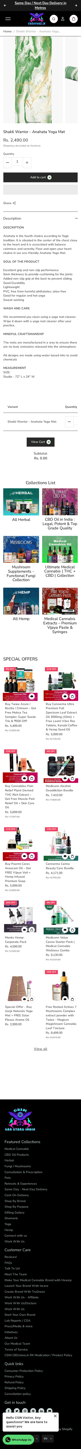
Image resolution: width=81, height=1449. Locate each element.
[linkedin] (41, 1411)
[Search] (54, 19)
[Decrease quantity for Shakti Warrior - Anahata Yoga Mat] (7, 162)
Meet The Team (16, 1274)
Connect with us (16, 1236)
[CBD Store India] (36, 19)
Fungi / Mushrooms (18, 1166)
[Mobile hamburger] (8, 19)
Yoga (8, 1224)
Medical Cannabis (17, 1149)
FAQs (8, 1263)
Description (12, 218)
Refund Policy (14, 1382)
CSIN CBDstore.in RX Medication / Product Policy (38, 1355)
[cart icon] (74, 19)
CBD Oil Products (17, 1155)
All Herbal (21, 520)
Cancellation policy (18, 1394)
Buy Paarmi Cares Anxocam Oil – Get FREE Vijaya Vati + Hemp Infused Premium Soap (18, 872)
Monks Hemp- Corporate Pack (15, 939)
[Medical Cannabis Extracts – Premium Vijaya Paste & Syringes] (60, 601)
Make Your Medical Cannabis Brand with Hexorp (38, 1280)
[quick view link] (31, 696)
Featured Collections (22, 1142)
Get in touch (15, 1403)
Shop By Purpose (17, 1207)
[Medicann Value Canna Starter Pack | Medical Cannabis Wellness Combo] (61, 916)
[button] (40, 190)
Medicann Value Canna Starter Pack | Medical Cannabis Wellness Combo (60, 943)
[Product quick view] (72, 696)
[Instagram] (25, 1411)
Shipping (8, 145)
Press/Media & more (19, 1326)
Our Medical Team (17, 1344)
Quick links (14, 1364)
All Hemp (21, 619)
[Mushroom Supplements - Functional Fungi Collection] (21, 549)
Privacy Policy (14, 1376)
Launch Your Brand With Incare (26, 1286)
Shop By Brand (15, 1201)
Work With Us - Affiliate (22, 1297)
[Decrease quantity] (69, 421)
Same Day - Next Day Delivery (26, 1189)
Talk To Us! (12, 1268)
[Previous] (5, 5)
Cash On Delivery (17, 1195)
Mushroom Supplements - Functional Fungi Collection (21, 573)
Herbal (9, 1160)
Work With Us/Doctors (21, 1303)
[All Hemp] (21, 601)
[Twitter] (17, 1411)
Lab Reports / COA (17, 1321)
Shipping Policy (15, 1388)
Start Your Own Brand (20, 1315)
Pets (8, 1178)
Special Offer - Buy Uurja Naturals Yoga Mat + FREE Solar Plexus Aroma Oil (19, 1013)
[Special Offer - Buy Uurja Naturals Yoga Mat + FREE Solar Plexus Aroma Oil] (20, 986)
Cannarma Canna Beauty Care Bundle (60, 866)
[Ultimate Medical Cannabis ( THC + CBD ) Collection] (60, 549)
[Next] (76, 5)
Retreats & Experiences (21, 1184)
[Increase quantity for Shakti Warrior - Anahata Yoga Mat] (27, 162)
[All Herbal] (21, 501)
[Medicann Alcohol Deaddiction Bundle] (61, 765)
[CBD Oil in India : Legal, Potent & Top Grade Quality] (60, 501)
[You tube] (50, 1411)
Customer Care (18, 1250)
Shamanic (11, 1218)
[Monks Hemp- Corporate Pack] (20, 916)
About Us (11, 1338)
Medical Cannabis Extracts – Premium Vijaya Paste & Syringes (60, 625)
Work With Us (15, 1241)
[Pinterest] (33, 1411)
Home (7, 31)
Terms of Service (16, 1349)
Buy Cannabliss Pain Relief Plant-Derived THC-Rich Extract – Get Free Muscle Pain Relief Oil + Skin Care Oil (20, 796)
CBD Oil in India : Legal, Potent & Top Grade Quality (60, 523)
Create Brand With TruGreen (25, 1292)
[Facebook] (9, 1411)
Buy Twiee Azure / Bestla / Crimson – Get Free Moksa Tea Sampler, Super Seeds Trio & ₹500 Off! (20, 712)
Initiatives (11, 1332)
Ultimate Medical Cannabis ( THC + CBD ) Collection (60, 571)
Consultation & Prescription (23, 1172)
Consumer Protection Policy (24, 1371)
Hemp (9, 1230)
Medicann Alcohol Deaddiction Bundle (59, 788)
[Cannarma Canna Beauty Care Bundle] (61, 843)
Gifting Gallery (14, 1213)
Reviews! (11, 1257)
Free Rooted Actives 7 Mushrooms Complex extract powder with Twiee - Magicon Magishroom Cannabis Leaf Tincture (61, 1017)
